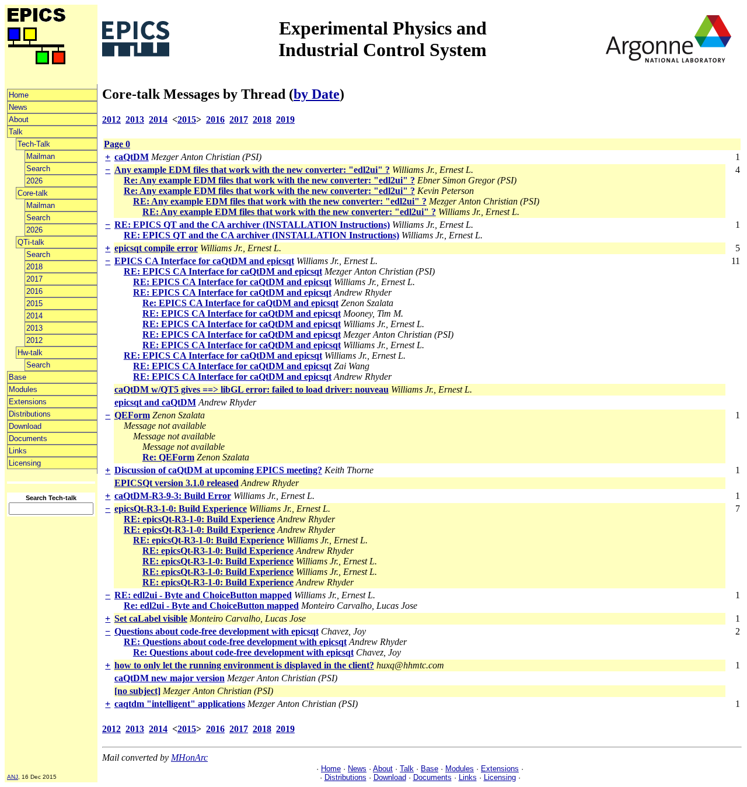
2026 (34, 180)
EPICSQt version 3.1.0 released (176, 483)
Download (25, 426)
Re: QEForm (168, 457)
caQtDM (131, 157)
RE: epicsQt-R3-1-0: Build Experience (199, 519)
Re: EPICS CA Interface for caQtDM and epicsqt (240, 303)
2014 (34, 315)
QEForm (132, 415)
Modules (23, 389)
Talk (16, 131)
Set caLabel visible (150, 618)
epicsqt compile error (156, 248)
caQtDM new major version (169, 678)
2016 (34, 291)
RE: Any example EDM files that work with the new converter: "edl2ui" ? (280, 201)
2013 (34, 328)
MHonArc (189, 757)
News (18, 107)
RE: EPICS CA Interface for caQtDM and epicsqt (223, 271)
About (19, 119)
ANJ (12, 777)
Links (18, 450)
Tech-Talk (34, 144)
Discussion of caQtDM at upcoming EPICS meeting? (218, 470)
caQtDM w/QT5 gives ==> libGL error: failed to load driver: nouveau (251, 389)
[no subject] (137, 691)
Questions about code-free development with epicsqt (216, 631)
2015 (34, 303)
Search (38, 168)
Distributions (30, 414)
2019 (285, 119)
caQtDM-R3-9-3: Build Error (172, 496)
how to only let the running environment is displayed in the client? (244, 665)
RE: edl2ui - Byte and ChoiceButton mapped (203, 595)
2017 (34, 279)
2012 (34, 340)
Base (17, 377)
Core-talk (33, 193)
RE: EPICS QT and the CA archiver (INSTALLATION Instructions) (252, 225)
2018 (34, 266)
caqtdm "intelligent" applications (179, 704)
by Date (317, 94)
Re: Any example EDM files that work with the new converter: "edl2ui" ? (269, 180)
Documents (28, 438)
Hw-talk (30, 352)
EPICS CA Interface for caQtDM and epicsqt (204, 261)
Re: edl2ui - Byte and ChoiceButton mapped (211, 606)
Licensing (25, 463)
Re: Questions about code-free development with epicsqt (243, 652)
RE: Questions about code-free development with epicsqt (235, 642)
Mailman (40, 156)
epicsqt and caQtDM (155, 402)
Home (19, 95)
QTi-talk (31, 242)
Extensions (28, 401)
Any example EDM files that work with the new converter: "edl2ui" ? (252, 170)
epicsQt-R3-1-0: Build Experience (180, 509)
